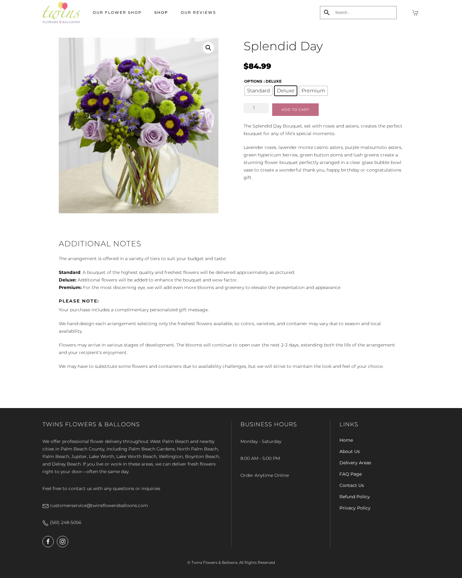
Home (346, 440)
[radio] (258, 90)
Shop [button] (161, 12)
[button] (208, 47)
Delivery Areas (355, 463)
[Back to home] (61, 12)
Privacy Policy (355, 508)
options (253, 81)
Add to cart (295, 109)
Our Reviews (198, 12)
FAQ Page (350, 474)
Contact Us (351, 485)
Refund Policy (354, 496)
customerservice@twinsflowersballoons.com (98, 505)
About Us (349, 451)
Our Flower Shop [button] (117, 12)
